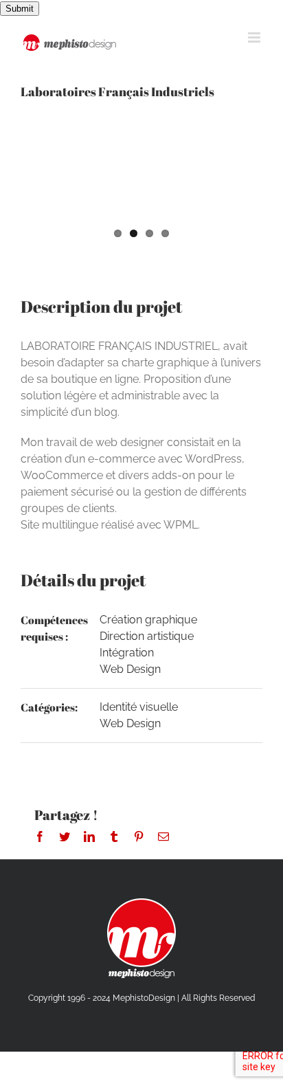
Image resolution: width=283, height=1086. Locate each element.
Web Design (130, 669)
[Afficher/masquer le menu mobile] (255, 37)
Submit (19, 8)
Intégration (127, 652)
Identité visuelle (139, 706)
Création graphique (148, 619)
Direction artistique (147, 636)
